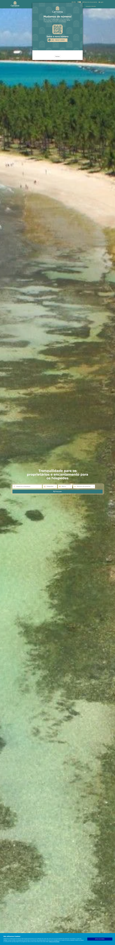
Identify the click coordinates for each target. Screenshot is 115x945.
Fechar (57, 56)
